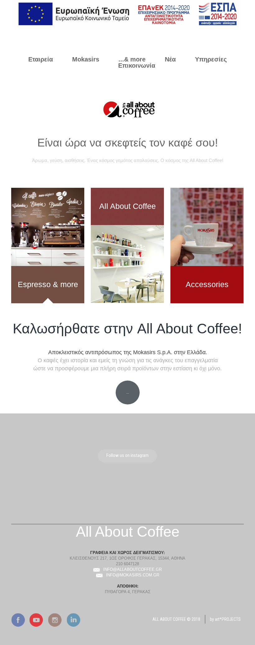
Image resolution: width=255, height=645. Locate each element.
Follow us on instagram (127, 455)
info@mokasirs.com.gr (132, 575)
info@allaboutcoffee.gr (132, 569)
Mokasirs (85, 59)
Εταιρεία (40, 59)
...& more (132, 59)
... (127, 392)
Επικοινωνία (136, 65)
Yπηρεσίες (211, 59)
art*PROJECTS (228, 619)
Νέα (170, 59)
